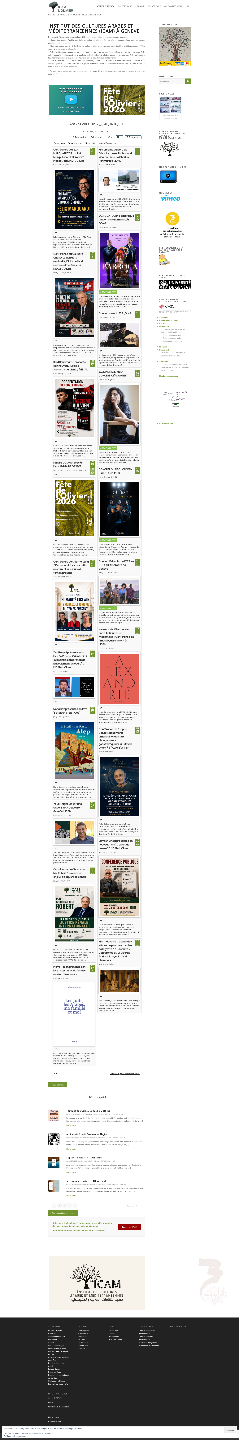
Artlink (50, 1366)
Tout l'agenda (83, 1330)
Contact (51, 1402)
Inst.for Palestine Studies (58, 1351)
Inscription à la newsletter (58, 1406)
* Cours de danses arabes (171, 338)
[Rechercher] (188, 6)
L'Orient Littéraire (55, 1330)
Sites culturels (167, 370)
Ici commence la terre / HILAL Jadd (86, 1181)
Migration (115, 1138)
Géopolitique (80, 1114)
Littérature (101, 1138)
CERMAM (52, 1333)
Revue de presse (115, 1339)
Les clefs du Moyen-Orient (58, 1383)
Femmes (73, 1114)
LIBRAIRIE (89, 1114)
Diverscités (52, 1339)
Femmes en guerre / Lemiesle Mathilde (88, 1110)
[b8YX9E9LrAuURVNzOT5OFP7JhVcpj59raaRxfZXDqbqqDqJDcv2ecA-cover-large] (53, 1162)
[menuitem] (105, 6)
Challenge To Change (56, 1381)
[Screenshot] (53, 1139)
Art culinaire (83, 1345)
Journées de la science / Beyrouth (175, 367)
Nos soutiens (53, 1417)
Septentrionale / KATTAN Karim (84, 1157)
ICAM (121, 1114)
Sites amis (183, 364)
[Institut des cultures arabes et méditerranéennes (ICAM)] (60, 6)
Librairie (112, 1333)
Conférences (83, 1333)
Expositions (83, 1342)
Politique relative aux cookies (15, 1436)
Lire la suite (71, 1125)
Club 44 (51, 1354)
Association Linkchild (56, 1336)
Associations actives (169, 364)
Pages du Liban (54, 1372)
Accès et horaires (55, 1397)
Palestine (115, 1184)
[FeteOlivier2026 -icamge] (122, 100)
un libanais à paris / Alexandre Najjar (86, 1134)
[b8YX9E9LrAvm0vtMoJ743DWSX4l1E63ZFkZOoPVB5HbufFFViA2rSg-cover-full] (53, 1115)
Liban (72, 1138)
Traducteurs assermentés (149, 1345)
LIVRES (112, 1114)
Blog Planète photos (56, 1363)
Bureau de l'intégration (148, 1342)
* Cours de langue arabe (171, 335)
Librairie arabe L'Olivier (100, 1114)
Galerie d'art (113, 1330)
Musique (81, 1339)
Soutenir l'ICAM (54, 1421)
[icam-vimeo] (71, 100)
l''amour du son (54, 1369)
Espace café (114, 1336)
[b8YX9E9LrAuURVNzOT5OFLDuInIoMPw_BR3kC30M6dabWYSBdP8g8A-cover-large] (53, 1186)
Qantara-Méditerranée (57, 1348)
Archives (81, 1348)
